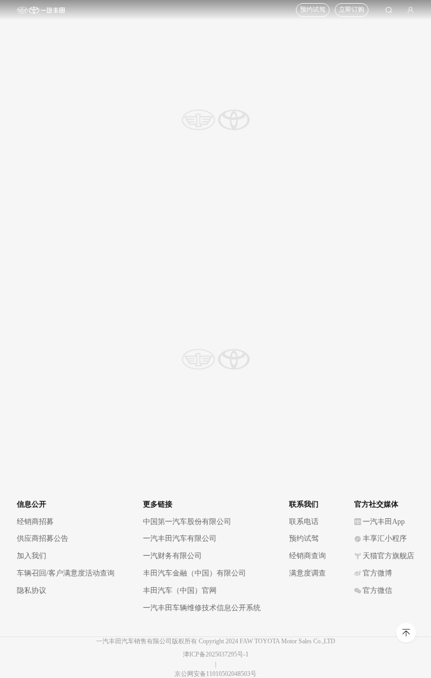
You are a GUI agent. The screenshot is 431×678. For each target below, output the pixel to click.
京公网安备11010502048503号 (215, 674)
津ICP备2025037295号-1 (216, 654)
